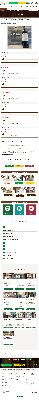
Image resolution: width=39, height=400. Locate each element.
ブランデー (28, 8)
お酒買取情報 (10, 18)
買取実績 (27, 6)
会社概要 (24, 373)
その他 (38, 8)
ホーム (2, 6)
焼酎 (35, 8)
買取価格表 (17, 6)
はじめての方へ (7, 6)
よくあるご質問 (32, 6)
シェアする (5, 154)
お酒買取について (4, 373)
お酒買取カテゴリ (3, 8)
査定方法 (12, 6)
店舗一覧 (36, 6)
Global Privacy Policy (25, 383)
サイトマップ (25, 379)
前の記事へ (5, 353)
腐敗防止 (31, 379)
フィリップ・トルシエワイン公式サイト (19, 381)
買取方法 (22, 6)
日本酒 (32, 8)
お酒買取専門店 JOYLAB (4, 18)
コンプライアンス (32, 378)
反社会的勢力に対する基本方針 (33, 376)
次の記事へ (34, 353)
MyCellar (17, 379)
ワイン (9, 8)
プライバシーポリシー (24, 392)
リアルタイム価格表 (4, 382)
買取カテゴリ (10, 373)
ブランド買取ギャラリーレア (33, 384)
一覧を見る (19, 353)
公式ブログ (24, 376)
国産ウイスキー (23, 8)
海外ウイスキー (17, 8)
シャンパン (12, 8)
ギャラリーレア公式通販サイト (33, 386)
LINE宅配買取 (18, 376)
